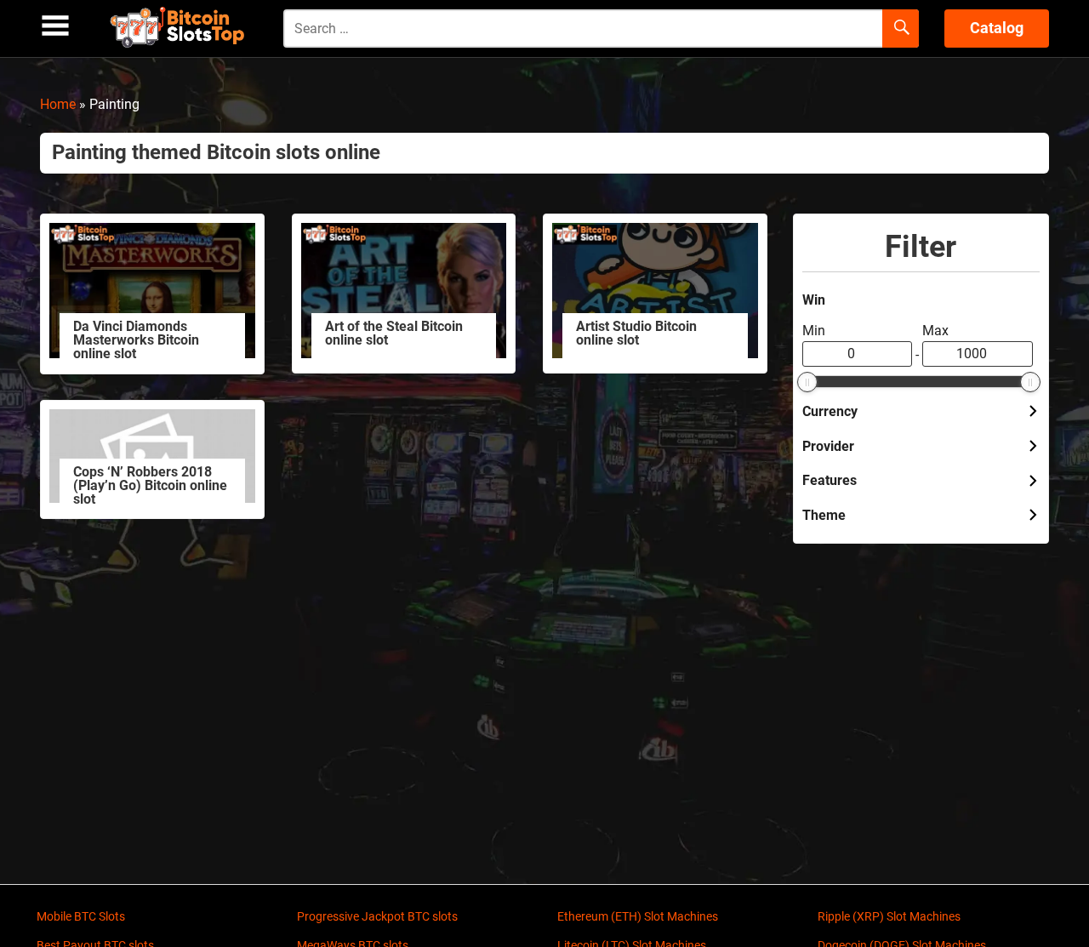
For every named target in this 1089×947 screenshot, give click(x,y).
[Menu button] (55, 26)
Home (58, 104)
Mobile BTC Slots (81, 916)
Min (813, 330)
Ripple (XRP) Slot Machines (889, 916)
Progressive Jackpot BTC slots (377, 916)
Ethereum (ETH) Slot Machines (637, 916)
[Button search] (900, 28)
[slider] (807, 382)
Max (935, 330)
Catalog (996, 28)
